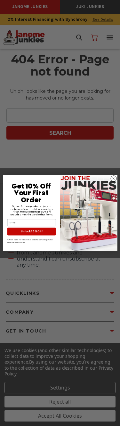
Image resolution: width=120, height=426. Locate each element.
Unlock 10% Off (31, 231)
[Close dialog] (113, 178)
